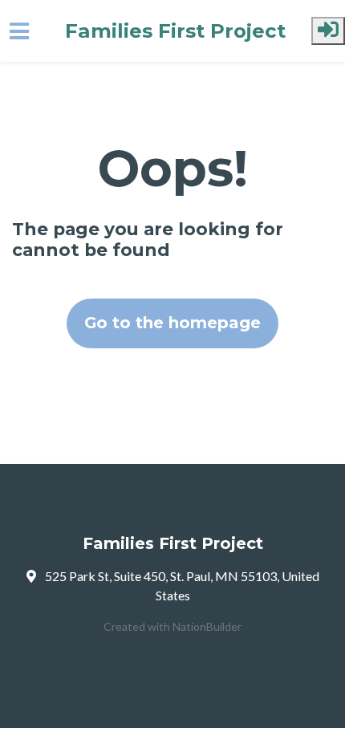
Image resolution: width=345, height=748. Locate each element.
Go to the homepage (172, 322)
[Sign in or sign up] (328, 31)
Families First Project (175, 31)
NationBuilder (207, 626)
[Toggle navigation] (19, 31)
